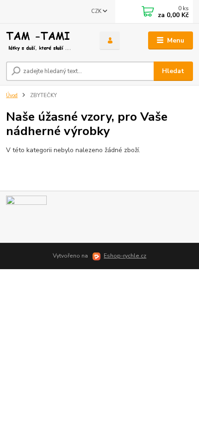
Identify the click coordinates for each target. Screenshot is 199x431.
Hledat (173, 71)
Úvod (12, 95)
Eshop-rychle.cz (125, 255)
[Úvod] (45, 41)
